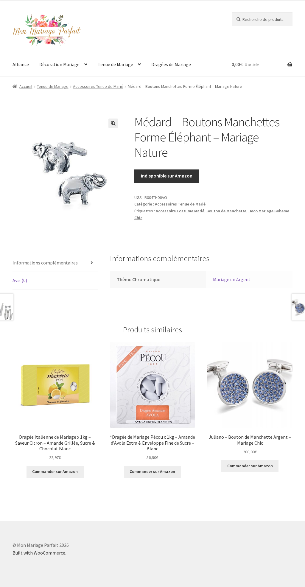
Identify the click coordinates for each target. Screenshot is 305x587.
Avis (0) (20, 280)
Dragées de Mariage (171, 64)
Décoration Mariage (59, 64)
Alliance (21, 64)
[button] (113, 123)
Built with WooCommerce (39, 553)
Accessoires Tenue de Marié (98, 86)
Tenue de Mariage (115, 64)
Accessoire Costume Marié (180, 211)
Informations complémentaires (45, 263)
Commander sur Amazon (55, 471)
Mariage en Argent (231, 279)
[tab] (55, 263)
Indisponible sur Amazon (166, 176)
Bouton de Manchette (226, 211)
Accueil (25, 86)
